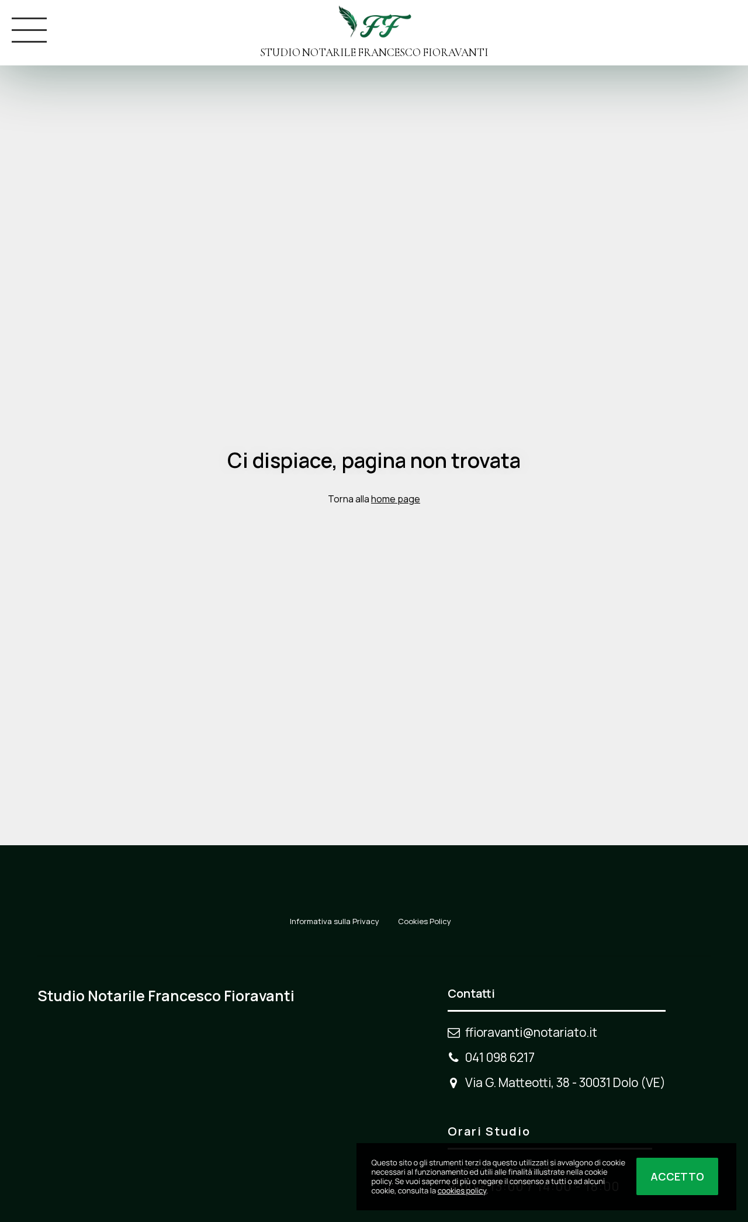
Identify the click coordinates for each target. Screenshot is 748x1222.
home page (395, 498)
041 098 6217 (500, 1057)
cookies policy (462, 1190)
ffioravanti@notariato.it (531, 1032)
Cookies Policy (424, 921)
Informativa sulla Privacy (334, 921)
